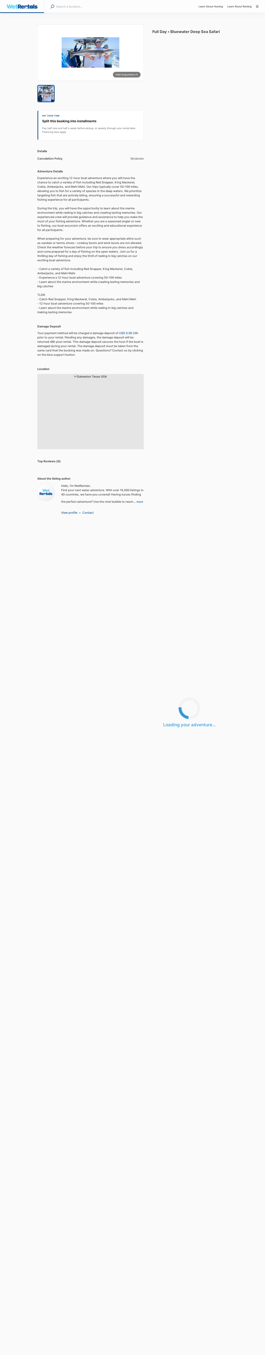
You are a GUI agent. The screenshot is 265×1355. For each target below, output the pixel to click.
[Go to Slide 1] (46, 93)
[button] (90, 52)
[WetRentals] (46, 492)
